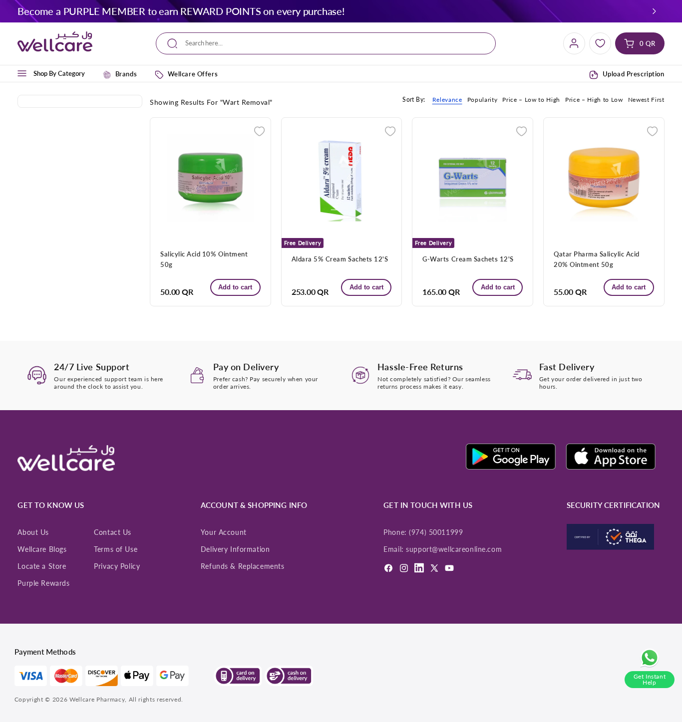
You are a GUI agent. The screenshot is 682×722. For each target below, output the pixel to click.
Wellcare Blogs (41, 549)
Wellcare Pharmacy (97, 699)
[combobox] (326, 43)
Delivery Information (235, 549)
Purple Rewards (43, 583)
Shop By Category (59, 73)
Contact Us (112, 532)
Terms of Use (115, 549)
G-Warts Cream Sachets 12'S (467, 259)
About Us (33, 532)
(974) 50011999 (436, 532)
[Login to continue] (259, 130)
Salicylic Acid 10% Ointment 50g (204, 259)
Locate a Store (41, 566)
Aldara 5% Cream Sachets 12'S (340, 259)
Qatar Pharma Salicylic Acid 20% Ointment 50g (597, 259)
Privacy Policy (117, 566)
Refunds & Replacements (243, 566)
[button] (654, 11)
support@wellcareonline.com (454, 549)
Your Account (224, 532)
